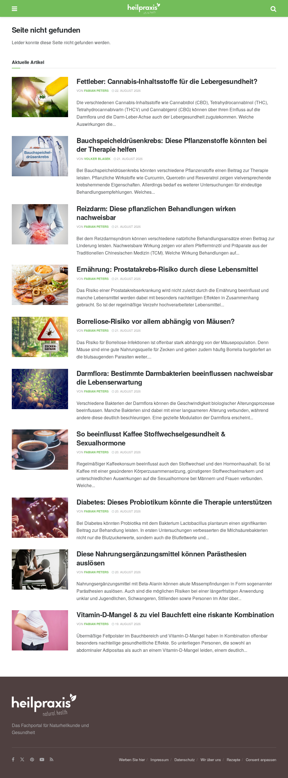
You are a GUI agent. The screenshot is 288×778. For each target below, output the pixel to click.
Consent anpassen (261, 759)
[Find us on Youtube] (42, 759)
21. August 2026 (129, 158)
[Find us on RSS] (51, 759)
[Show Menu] (14, 8)
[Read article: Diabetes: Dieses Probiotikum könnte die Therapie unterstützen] (40, 518)
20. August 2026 (127, 391)
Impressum (159, 759)
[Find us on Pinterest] (32, 759)
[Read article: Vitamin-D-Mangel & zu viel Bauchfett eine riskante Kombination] (40, 630)
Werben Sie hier (132, 759)
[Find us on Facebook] (13, 759)
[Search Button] (273, 8)
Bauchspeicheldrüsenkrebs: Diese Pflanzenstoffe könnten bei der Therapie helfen (171, 144)
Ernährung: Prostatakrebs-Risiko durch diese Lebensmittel (167, 269)
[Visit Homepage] (144, 8)
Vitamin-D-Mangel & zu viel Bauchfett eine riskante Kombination (175, 614)
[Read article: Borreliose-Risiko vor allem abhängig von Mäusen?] (40, 337)
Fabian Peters (96, 90)
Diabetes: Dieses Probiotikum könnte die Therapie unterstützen (174, 502)
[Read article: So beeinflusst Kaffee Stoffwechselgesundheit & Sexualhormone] (40, 449)
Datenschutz (184, 759)
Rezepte (233, 759)
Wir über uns (211, 759)
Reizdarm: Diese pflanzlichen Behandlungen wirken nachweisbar (156, 213)
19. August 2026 (127, 623)
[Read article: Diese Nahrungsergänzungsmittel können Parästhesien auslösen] (40, 569)
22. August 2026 (127, 90)
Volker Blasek (97, 159)
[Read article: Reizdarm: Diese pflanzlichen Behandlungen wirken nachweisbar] (40, 224)
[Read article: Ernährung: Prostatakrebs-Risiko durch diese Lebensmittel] (40, 285)
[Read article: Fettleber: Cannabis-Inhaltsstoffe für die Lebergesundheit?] (40, 97)
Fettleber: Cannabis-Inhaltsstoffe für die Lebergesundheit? (166, 81)
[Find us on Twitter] (22, 759)
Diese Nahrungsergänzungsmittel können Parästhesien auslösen (161, 558)
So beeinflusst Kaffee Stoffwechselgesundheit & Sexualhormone (151, 438)
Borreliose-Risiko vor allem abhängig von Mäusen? (155, 321)
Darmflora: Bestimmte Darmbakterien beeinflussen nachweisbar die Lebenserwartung (174, 377)
